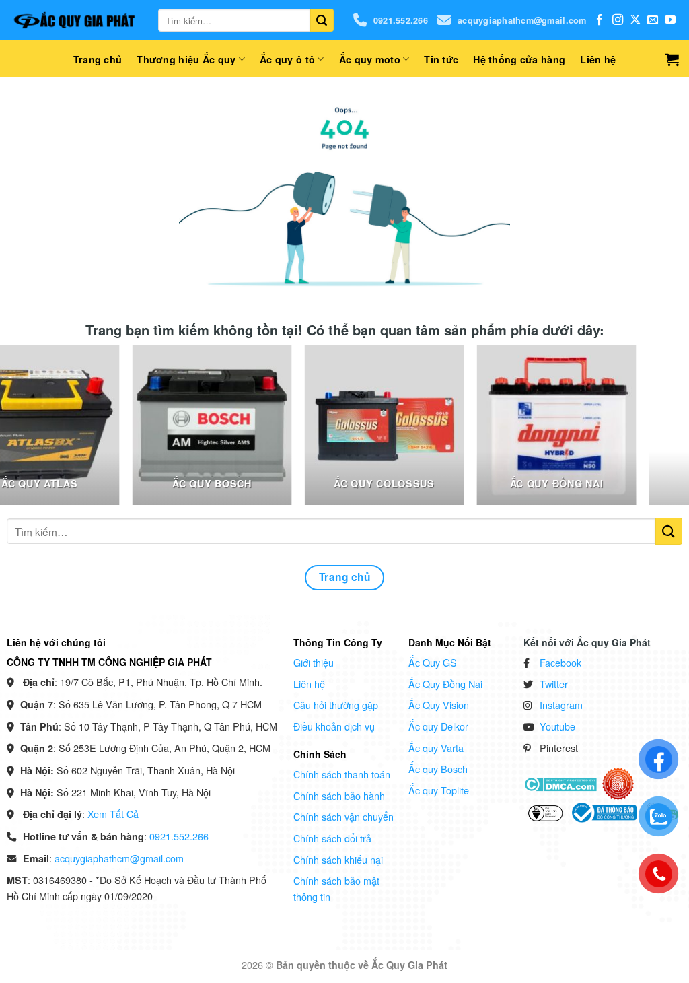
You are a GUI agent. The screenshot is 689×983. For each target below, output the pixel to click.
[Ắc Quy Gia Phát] (74, 20)
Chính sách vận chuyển (343, 816)
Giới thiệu (313, 662)
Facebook (560, 662)
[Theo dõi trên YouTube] (670, 20)
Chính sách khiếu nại (338, 859)
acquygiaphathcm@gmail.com (522, 20)
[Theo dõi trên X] (635, 20)
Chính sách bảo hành (339, 795)
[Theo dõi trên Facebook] (599, 20)
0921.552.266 (400, 20)
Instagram (561, 705)
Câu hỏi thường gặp (335, 705)
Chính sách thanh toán (341, 774)
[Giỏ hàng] (672, 59)
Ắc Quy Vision (438, 705)
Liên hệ (598, 59)
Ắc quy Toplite (438, 790)
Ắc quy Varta (436, 748)
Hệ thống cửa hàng (519, 59)
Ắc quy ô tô (287, 59)
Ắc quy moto (369, 59)
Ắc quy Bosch (438, 768)
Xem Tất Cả (113, 814)
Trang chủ (97, 59)
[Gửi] (321, 20)
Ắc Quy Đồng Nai (445, 684)
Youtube (557, 726)
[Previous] (30, 432)
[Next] (659, 432)
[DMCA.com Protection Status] (560, 783)
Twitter (554, 684)
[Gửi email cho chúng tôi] (652, 20)
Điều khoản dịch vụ (334, 726)
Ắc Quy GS (432, 662)
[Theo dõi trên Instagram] (617, 20)
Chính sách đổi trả (332, 838)
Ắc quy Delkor (438, 726)
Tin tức (441, 59)
